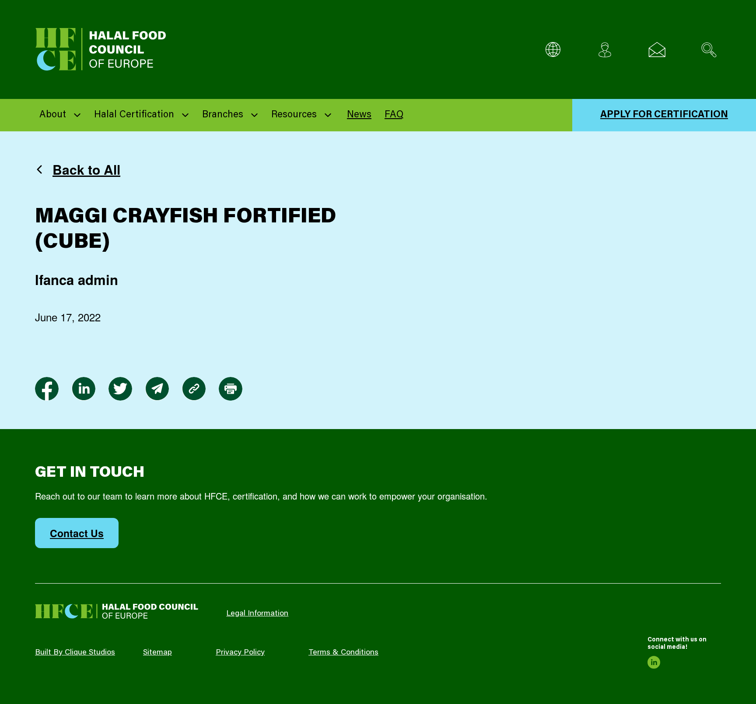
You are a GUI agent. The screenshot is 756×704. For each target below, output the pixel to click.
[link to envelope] (157, 389)
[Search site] (709, 50)
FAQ (394, 115)
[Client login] (605, 50)
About (52, 115)
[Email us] (657, 50)
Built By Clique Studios (75, 653)
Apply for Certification (664, 115)
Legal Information (257, 614)
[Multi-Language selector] (553, 50)
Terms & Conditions (343, 653)
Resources (294, 115)
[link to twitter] (120, 389)
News (359, 115)
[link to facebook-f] (47, 389)
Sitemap (157, 653)
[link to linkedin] (83, 389)
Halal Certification (134, 115)
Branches (222, 115)
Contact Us (77, 533)
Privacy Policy (240, 653)
